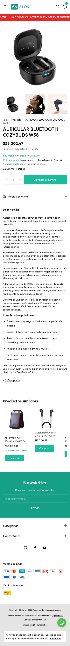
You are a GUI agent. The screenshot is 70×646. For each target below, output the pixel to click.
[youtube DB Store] (44, 547)
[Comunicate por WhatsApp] (61, 622)
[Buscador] (57, 7)
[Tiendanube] (35, 625)
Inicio (6, 119)
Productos (17, 119)
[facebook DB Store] (35, 547)
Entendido (55, 638)
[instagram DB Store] (25, 547)
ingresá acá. (57, 615)
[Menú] (6, 7)
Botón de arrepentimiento (35, 619)
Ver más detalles (15, 168)
